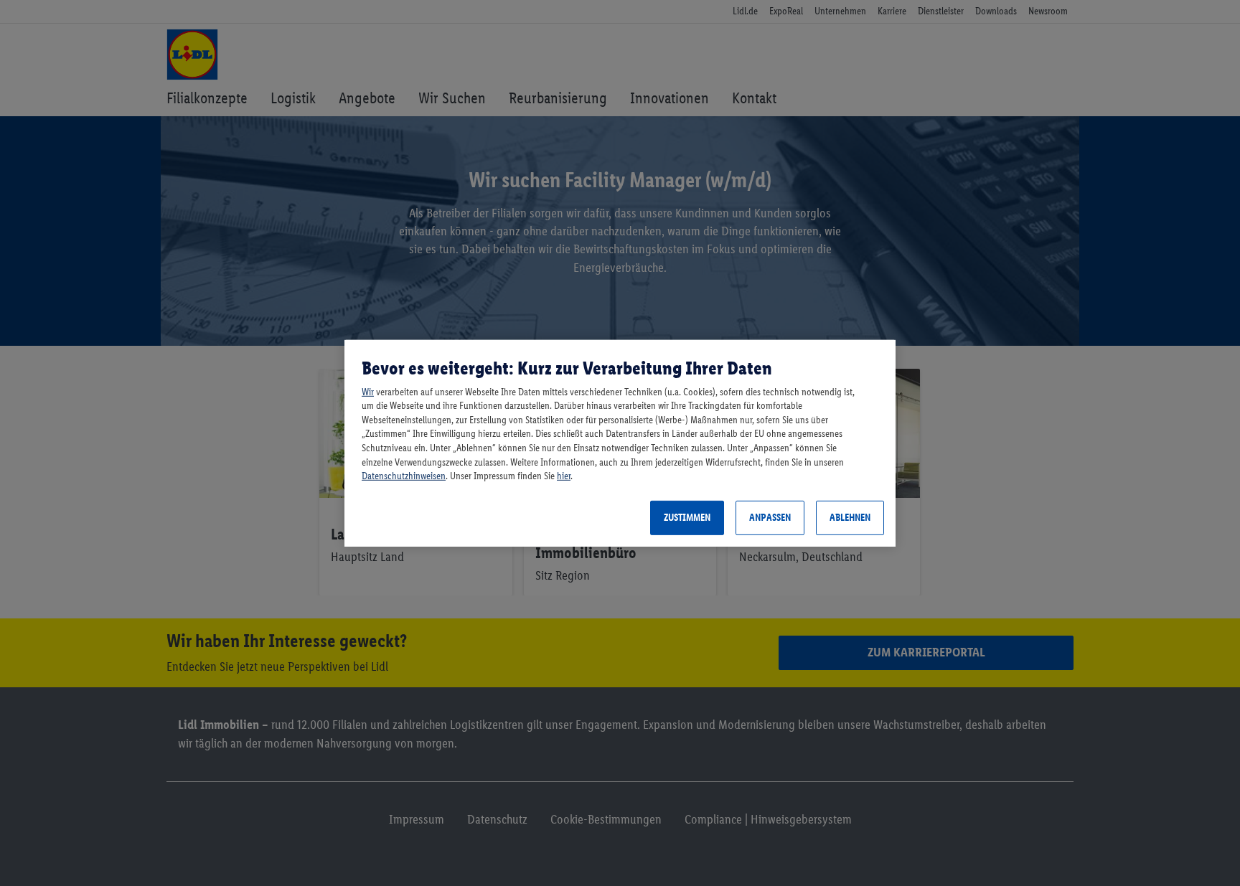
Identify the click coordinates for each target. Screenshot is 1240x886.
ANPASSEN (770, 518)
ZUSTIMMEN (687, 518)
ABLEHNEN (850, 518)
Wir (368, 392)
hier (563, 476)
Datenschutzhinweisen (404, 476)
